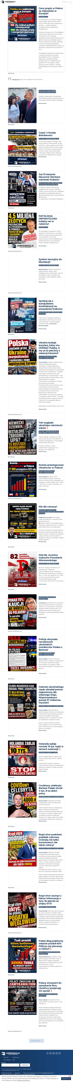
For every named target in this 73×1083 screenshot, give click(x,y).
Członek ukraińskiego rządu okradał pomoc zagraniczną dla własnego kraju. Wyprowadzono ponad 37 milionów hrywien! (51, 695)
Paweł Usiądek (43, 358)
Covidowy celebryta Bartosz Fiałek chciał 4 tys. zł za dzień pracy (50, 789)
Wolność (42, 513)
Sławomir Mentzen (52, 184)
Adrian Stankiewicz (45, 952)
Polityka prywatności (6, 1073)
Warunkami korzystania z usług (9, 1070)
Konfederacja (43, 16)
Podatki (60, 848)
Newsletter (3, 1062)
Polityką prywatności (27, 1069)
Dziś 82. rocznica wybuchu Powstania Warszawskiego (50, 558)
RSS (14, 1060)
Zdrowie (60, 796)
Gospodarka (43, 356)
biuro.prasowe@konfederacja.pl (27, 1074)
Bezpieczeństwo (44, 510)
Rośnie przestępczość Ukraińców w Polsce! (51, 466)
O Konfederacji (6, 1060)
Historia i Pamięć (44, 138)
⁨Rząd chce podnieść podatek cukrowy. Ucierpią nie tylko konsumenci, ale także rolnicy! (50, 839)
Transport (42, 995)
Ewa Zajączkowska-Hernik (47, 90)
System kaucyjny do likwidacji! (50, 260)
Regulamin (17, 1073)
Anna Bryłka (43, 597)
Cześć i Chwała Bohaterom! (47, 134)
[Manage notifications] (70, 1076)
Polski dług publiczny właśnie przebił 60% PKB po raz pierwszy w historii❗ (51, 945)
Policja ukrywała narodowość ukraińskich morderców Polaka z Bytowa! (50, 644)
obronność (52, 92)
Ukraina (51, 358)
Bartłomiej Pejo (44, 265)
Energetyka (42, 906)
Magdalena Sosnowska (56, 511)
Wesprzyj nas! (16, 1057)
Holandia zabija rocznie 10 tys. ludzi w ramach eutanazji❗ (51, 746)
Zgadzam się (66, 1078)
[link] (43, 362)
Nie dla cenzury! (48, 506)
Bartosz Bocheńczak (45, 182)
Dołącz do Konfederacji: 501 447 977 (32, 1073)
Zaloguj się (65, 1)
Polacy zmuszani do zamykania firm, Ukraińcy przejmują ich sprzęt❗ (50, 986)
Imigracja (42, 471)
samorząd (42, 184)
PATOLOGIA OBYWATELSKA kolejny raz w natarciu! (48, 220)
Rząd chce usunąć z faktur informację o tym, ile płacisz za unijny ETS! (50, 899)
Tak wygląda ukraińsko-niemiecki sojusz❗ (50, 425)
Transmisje (5, 1057)
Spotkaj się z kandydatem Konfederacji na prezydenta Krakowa (50, 305)
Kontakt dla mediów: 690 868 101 (10, 1074)
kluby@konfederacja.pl (47, 1073)
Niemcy (41, 432)
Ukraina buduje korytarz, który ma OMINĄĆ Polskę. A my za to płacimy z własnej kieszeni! (49, 348)
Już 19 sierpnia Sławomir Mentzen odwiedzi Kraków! (49, 177)
